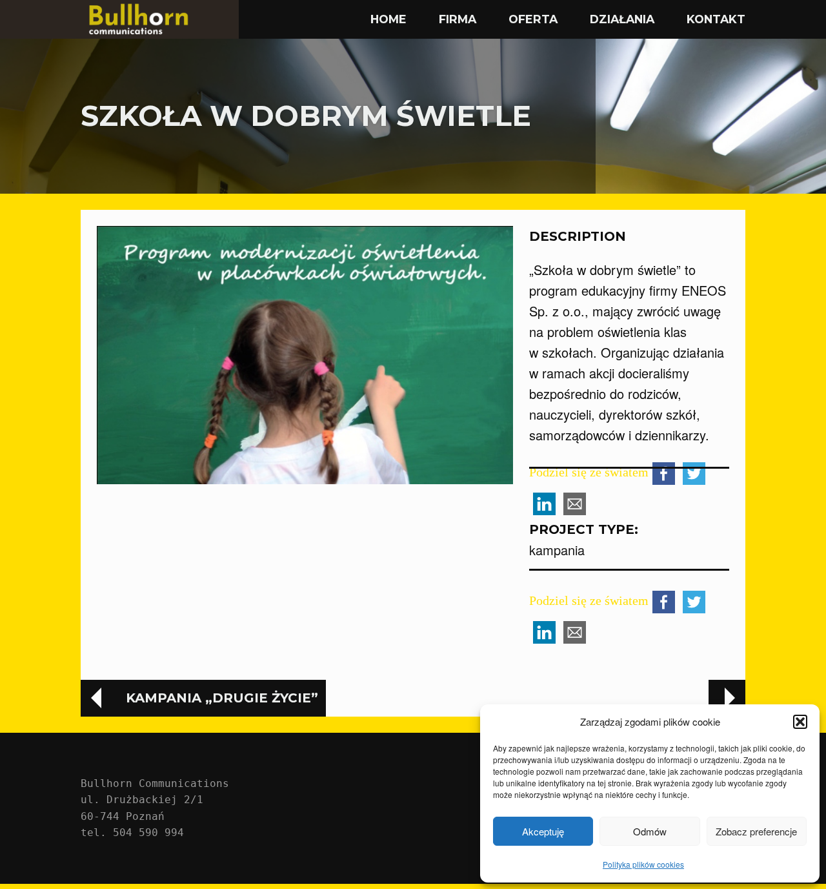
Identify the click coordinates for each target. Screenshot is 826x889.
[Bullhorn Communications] (160, 19)
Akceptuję (543, 831)
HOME (388, 19)
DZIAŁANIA (622, 19)
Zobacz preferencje (756, 831)
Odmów (650, 831)
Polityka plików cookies (643, 864)
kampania (557, 549)
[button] (800, 721)
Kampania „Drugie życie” (222, 698)
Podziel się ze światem (589, 600)
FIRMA (457, 19)
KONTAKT (716, 19)
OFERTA (533, 19)
